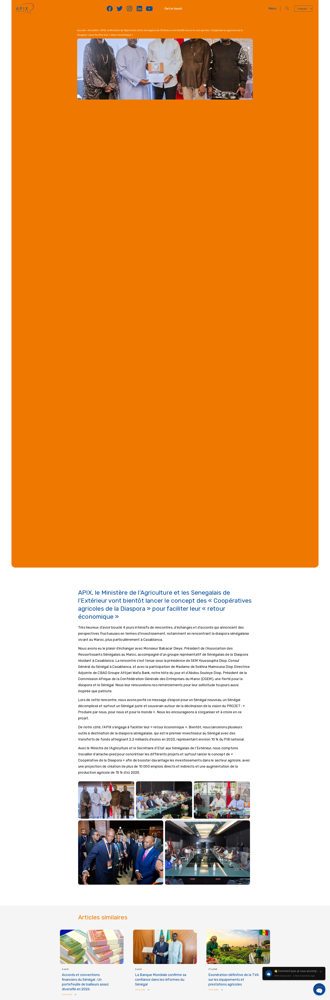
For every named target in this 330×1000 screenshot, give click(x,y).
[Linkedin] (139, 9)
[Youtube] (149, 9)
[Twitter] (119, 9)
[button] (287, 9)
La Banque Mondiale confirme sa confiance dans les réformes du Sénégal (160, 979)
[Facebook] (110, 9)
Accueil (81, 30)
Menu (272, 8)
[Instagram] (129, 9)
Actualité (93, 30)
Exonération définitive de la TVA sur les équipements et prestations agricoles (233, 979)
